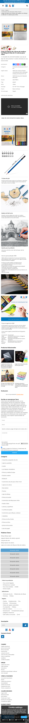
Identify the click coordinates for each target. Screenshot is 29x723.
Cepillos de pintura (5, 646)
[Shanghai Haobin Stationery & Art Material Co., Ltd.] (14, 6)
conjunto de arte (5, 540)
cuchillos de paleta (5, 659)
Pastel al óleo (4, 651)
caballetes (3, 658)
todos (6, 10)
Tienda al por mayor (5, 698)
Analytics (13, 719)
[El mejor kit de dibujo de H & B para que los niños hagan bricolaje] (7, 375)
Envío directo (4, 696)
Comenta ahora (19, 394)
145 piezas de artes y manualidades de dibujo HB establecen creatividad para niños (21, 385)
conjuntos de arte (5, 653)
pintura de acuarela (5, 648)
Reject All (7, 717)
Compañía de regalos (6, 701)
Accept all (24, 717)
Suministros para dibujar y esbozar (9, 671)
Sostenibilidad (4, 683)
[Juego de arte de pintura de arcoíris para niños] (21, 356)
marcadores (4, 668)
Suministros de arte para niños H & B (11, 11)
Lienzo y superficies (5, 656)
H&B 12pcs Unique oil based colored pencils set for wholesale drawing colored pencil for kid (20, 72)
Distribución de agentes (6, 699)
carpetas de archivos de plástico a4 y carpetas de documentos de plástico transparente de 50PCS (6, 366)
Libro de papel (4, 673)
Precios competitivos (6, 688)
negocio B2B (4, 693)
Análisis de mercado (5, 684)
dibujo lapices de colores (7, 542)
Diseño (2, 679)
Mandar (14, 452)
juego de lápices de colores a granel (10, 538)
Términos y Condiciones (13, 450)
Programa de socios (5, 686)
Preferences (19, 719)
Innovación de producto (6, 678)
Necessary (6, 719)
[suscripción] (25, 625)
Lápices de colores (5, 664)
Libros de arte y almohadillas (7, 654)
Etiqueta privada (5, 694)
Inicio (2, 10)
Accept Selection (15, 717)
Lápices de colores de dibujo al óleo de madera (13, 545)
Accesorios (25, 443)
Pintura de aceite (5, 649)
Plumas (2, 669)
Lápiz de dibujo (4, 666)
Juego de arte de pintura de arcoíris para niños (21, 364)
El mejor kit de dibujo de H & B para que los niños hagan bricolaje (7, 385)
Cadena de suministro (6, 681)
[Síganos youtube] (2, 636)
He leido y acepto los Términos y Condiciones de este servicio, (13, 449)
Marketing (26, 719)
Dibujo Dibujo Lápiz (6, 536)
